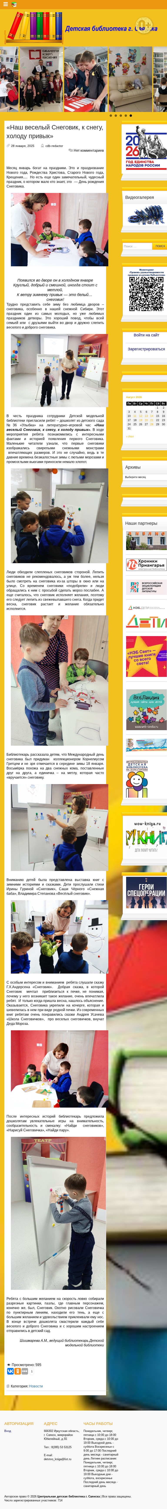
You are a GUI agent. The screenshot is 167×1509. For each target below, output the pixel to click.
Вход (7, 1431)
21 (151, 420)
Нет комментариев (89, 150)
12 (140, 416)
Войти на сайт (146, 335)
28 (151, 424)
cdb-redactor (54, 146)
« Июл (130, 436)
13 (146, 416)
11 (135, 416)
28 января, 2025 (22, 146)
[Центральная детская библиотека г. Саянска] (83, 27)
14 (151, 416)
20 (146, 420)
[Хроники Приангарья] (146, 564)
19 (140, 420)
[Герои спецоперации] (146, 892)
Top (156, 1498)
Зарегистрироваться (146, 349)
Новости (36, 1386)
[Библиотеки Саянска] (146, 540)
